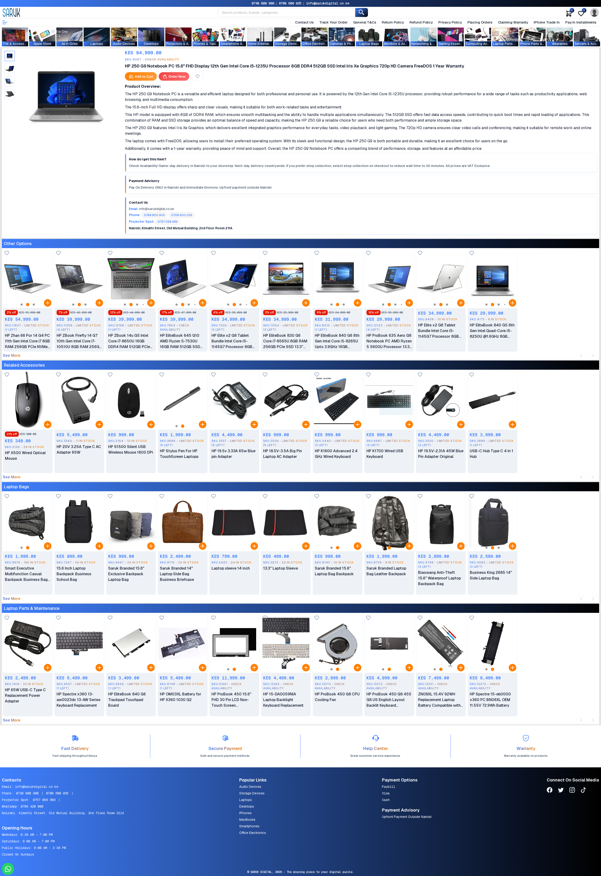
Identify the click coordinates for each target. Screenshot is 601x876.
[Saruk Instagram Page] (572, 790)
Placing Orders (479, 22)
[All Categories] (5, 22)
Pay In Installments (580, 22)
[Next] (593, 356)
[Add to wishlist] (7, 253)
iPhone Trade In (547, 22)
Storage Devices (252, 793)
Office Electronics (252, 833)
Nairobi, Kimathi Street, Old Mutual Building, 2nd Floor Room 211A (63, 813)
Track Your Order (333, 22)
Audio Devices (250, 787)
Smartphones (249, 826)
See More (11, 355)
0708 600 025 (290, 3)
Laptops (245, 800)
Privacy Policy (450, 22)
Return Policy (393, 22)
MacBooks (247, 819)
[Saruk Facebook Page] (549, 790)
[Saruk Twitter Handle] (561, 790)
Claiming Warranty (513, 22)
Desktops (246, 806)
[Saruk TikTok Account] (583, 790)
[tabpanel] (66, 96)
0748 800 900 (263, 3)
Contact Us (304, 22)
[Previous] (581, 356)
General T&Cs (364, 22)
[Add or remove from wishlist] (197, 76)
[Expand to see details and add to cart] (47, 303)
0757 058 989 (44, 800)
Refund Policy (421, 22)
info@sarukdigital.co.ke (327, 3)
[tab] (10, 56)
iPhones (245, 813)
